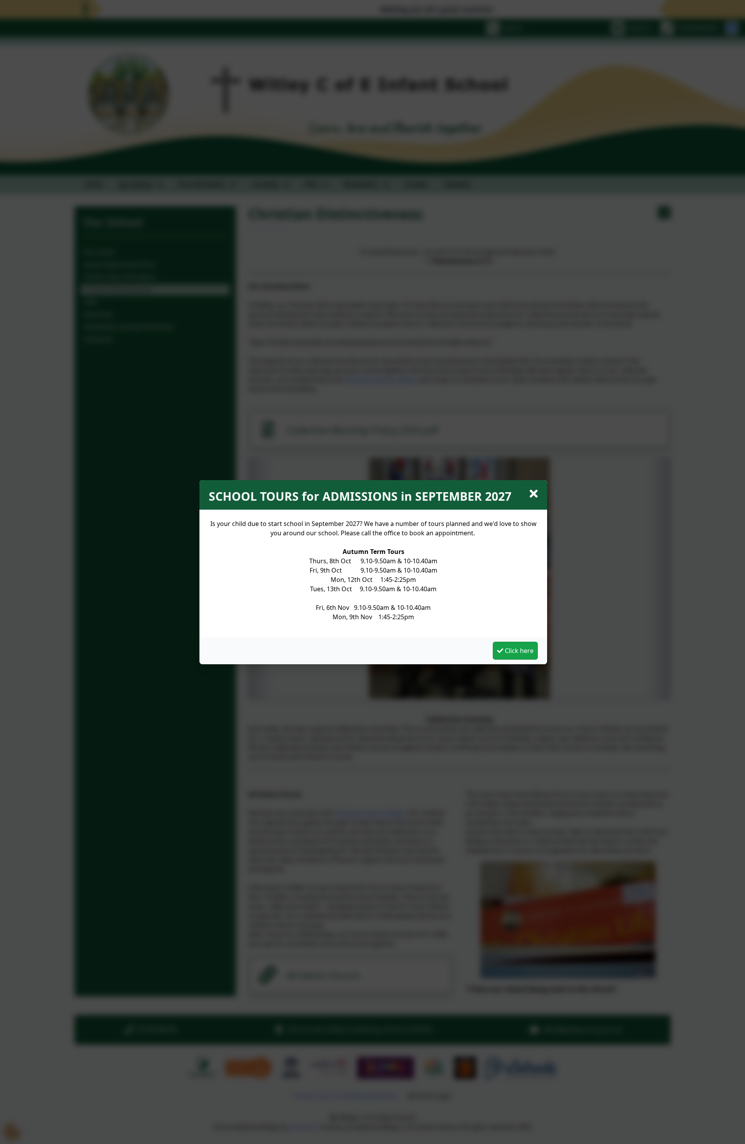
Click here (518, 650)
